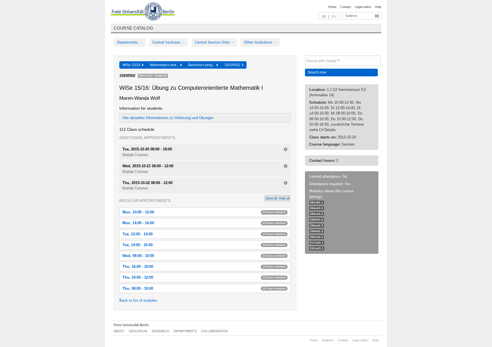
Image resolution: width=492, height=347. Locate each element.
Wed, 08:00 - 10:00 (204, 256)
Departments (128, 42)
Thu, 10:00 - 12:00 (204, 277)
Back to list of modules (138, 300)
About (119, 331)
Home (332, 7)
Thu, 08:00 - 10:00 (204, 288)
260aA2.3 (316, 225)
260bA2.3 (316, 231)
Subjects (351, 15)
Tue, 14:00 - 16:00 (204, 245)
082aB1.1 (316, 202)
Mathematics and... (165, 65)
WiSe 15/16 (132, 65)
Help (378, 7)
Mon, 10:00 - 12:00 (204, 212)
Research (160, 331)
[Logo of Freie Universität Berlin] (143, 12)
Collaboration (214, 331)
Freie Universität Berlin (131, 325)
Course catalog (133, 28)
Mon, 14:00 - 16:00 (204, 223)
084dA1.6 (316, 219)
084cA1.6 (316, 213)
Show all (271, 198)
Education (138, 331)
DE (324, 16)
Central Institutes (167, 42)
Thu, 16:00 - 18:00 (204, 266)
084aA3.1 (316, 208)
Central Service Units (213, 42)
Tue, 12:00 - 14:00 (204, 234)
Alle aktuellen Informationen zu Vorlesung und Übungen (168, 118)
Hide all (284, 198)
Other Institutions (259, 42)
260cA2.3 (316, 236)
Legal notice (363, 7)
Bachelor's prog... (202, 65)
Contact (345, 7)
